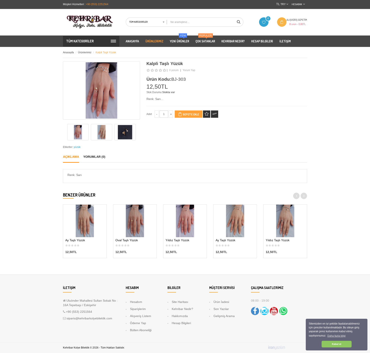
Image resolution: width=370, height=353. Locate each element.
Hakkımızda (180, 316)
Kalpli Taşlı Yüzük (105, 52)
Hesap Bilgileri (181, 323)
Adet (149, 114)
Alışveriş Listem (140, 316)
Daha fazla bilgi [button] (336, 335)
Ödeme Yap (138, 323)
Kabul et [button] (336, 344)
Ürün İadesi (221, 302)
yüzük (77, 147)
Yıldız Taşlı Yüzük (177, 240)
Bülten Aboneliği (141, 330)
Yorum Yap (189, 70)
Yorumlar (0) (94, 156)
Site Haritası (180, 302)
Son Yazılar (221, 309)
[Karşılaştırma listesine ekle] (214, 114)
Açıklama (71, 156)
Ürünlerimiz (84, 52)
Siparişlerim (138, 309)
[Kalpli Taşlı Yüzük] (78, 132)
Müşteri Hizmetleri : (74, 4)
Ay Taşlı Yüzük (75, 240)
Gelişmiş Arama (224, 316)
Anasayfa (68, 52)
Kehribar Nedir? (182, 309)
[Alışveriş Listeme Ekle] (206, 114)
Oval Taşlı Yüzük (126, 240)
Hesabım (136, 302)
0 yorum (174, 70)
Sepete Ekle (190, 114)
